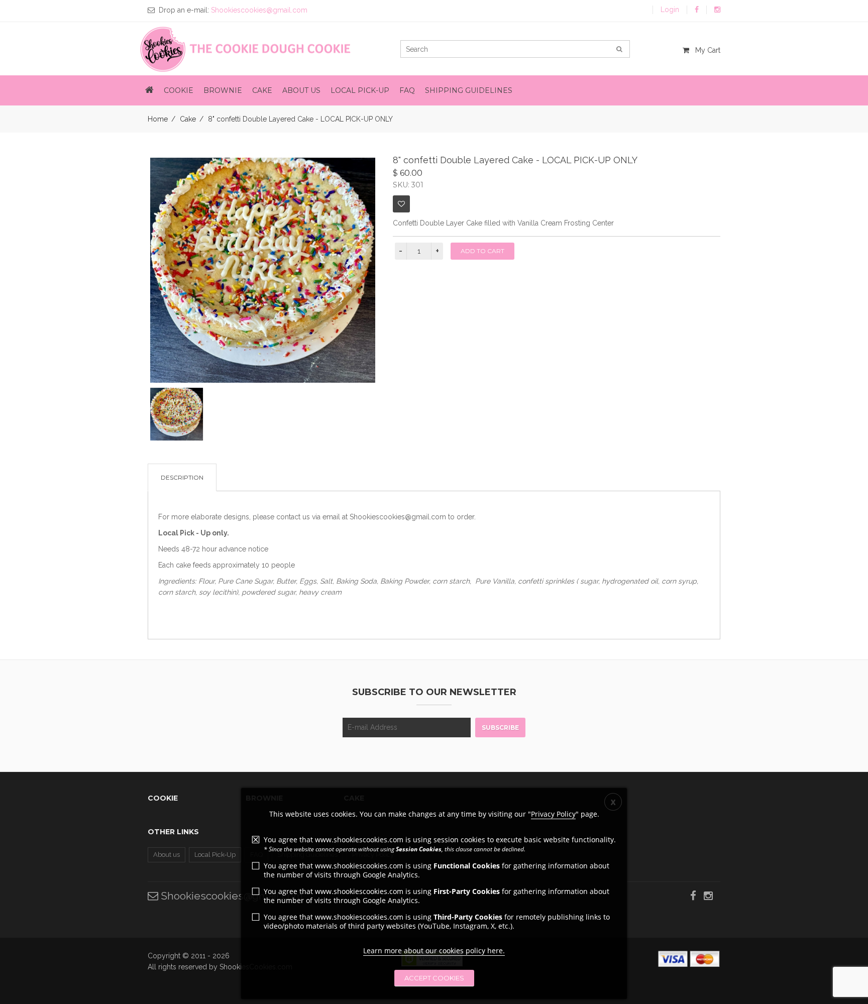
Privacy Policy (553, 814)
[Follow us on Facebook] (697, 9)
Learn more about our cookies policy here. (434, 950)
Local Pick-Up (360, 90)
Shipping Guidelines (468, 90)
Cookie (178, 90)
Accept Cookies (434, 978)
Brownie (222, 90)
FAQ (407, 90)
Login (670, 10)
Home (158, 119)
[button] (149, 90)
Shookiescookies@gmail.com (230, 895)
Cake (262, 90)
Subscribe (500, 727)
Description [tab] (182, 477)
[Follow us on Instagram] (717, 9)
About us (301, 90)
